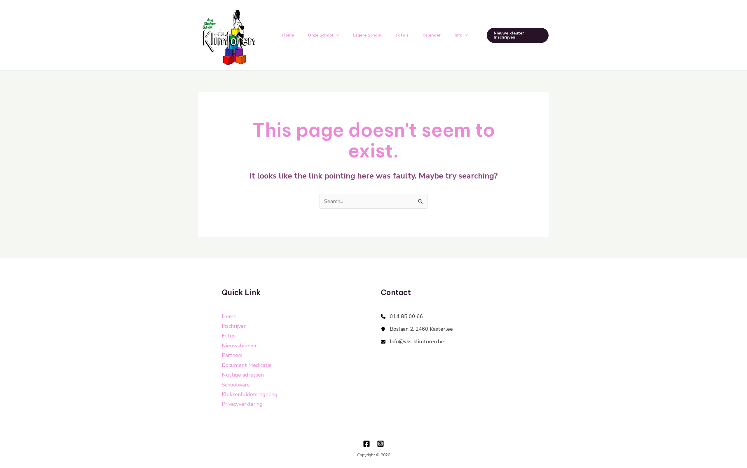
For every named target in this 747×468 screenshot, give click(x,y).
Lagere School (367, 35)
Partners (232, 355)
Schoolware (236, 384)
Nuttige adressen (243, 374)
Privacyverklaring (242, 404)
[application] (336, 35)
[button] (518, 35)
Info (458, 35)
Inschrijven (234, 326)
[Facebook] (366, 443)
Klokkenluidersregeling (249, 394)
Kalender (432, 35)
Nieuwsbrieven (240, 345)
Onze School (321, 35)
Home (288, 35)
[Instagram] (380, 443)
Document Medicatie (247, 365)
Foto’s (402, 35)
